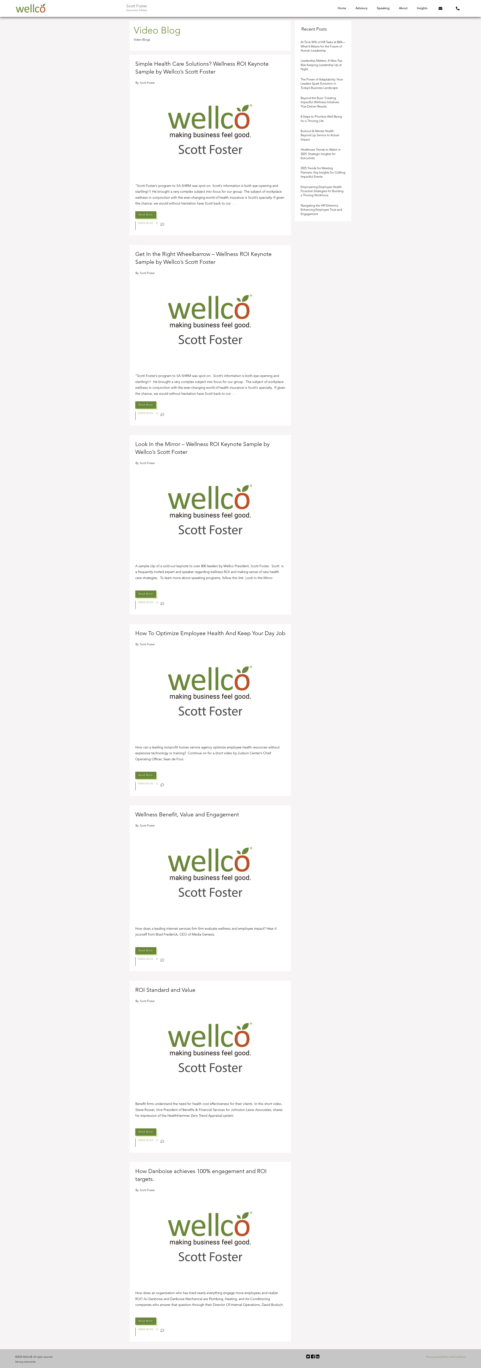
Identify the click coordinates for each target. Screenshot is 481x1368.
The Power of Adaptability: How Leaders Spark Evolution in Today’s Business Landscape (322, 84)
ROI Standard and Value (210, 1067)
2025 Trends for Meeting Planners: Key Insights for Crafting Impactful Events (323, 172)
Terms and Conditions (454, 1357)
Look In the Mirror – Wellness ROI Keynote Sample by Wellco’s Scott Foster (210, 525)
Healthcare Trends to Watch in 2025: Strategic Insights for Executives (321, 154)
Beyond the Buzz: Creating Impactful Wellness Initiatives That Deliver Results (320, 102)
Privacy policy (433, 1357)
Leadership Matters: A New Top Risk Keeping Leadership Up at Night (321, 65)
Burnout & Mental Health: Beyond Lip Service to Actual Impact (320, 135)
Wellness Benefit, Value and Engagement (210, 888)
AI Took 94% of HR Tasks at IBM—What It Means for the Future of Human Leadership (323, 46)
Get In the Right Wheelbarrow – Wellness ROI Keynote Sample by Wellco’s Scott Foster (210, 335)
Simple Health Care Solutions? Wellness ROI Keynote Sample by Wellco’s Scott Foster (210, 145)
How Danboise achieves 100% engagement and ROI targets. (210, 1252)
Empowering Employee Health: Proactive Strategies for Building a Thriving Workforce (322, 191)
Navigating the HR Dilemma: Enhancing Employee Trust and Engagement (321, 210)
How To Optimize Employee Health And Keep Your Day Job (210, 710)
